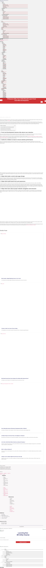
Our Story (4, 44)
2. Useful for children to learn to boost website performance (7, 127)
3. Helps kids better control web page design (5, 128)
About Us (5, 488)
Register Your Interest (23, 542)
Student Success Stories (4, 48)
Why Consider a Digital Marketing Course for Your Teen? (11, 278)
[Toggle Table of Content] (14, 125)
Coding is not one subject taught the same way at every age (11, 456)
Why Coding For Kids (6, 479)
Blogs (3, 9)
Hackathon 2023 (6, 482)
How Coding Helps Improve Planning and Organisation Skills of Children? (14, 428)
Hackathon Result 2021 (9, 566)
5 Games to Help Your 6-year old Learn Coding (9, 328)
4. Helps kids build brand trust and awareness (5, 129)
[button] (14, 20)
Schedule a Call (12, 511)
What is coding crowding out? (6, 449)
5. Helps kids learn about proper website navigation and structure (7, 130)
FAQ (3, 13)
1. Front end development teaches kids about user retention (7, 126)
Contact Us (4, 11)
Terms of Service (12, 501)
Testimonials (4, 25)
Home (3, 42)
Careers (4, 12)
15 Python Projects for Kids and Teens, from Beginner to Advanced (12, 435)
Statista (9, 120)
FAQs (11, 509)
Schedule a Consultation (6, 14)
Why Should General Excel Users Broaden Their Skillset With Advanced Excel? (14, 378)
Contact (3, 10)
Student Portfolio (5, 7)
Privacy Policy (12, 500)
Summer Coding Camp (6, 481)
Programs (3, 8)
